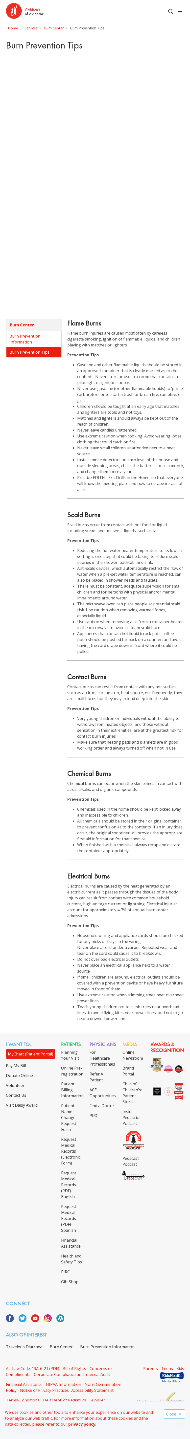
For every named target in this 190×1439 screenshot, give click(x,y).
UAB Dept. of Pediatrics (64, 1400)
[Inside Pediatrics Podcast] (133, 1148)
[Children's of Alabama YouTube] (37, 1321)
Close (171, 1414)
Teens (167, 1368)
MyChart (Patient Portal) (30, 1054)
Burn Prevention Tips (29, 352)
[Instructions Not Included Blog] (60, 1321)
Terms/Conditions (23, 1400)
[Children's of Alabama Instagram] (49, 1321)
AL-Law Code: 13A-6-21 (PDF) (32, 1368)
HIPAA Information (63, 1384)
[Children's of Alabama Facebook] (12, 1321)
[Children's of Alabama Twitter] (24, 1321)
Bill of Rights (74, 1368)
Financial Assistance (24, 1384)
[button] (181, 11)
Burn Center (22, 325)
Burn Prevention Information (24, 339)
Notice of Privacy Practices (44, 1390)
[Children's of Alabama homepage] (25, 11)
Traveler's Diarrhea (24, 1346)
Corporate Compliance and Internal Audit (72, 1374)
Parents (150, 1368)
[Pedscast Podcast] (133, 1178)
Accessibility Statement (92, 1390)
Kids (180, 1368)
